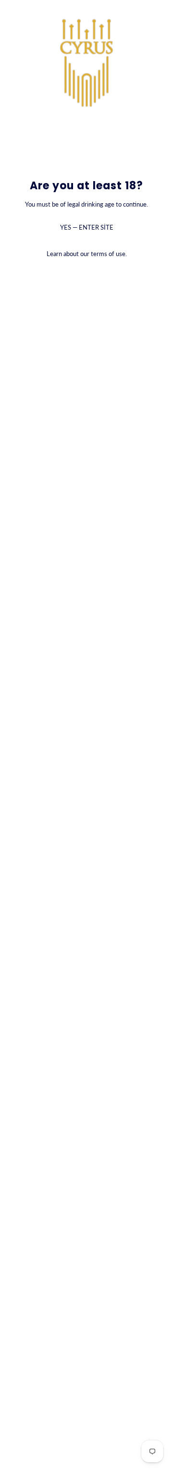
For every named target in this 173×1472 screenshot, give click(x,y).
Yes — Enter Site (86, 227)
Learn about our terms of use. (87, 254)
